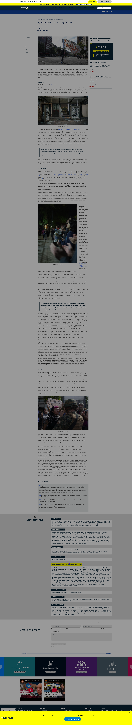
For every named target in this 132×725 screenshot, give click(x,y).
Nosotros (92, 7)
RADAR (54, 7)
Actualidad (70, 7)
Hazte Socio (92, 1)
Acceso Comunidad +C (104, 1)
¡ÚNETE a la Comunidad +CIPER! (84, 4)
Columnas (78, 7)
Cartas (86, 7)
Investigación (62, 7)
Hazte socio (72, 719)
